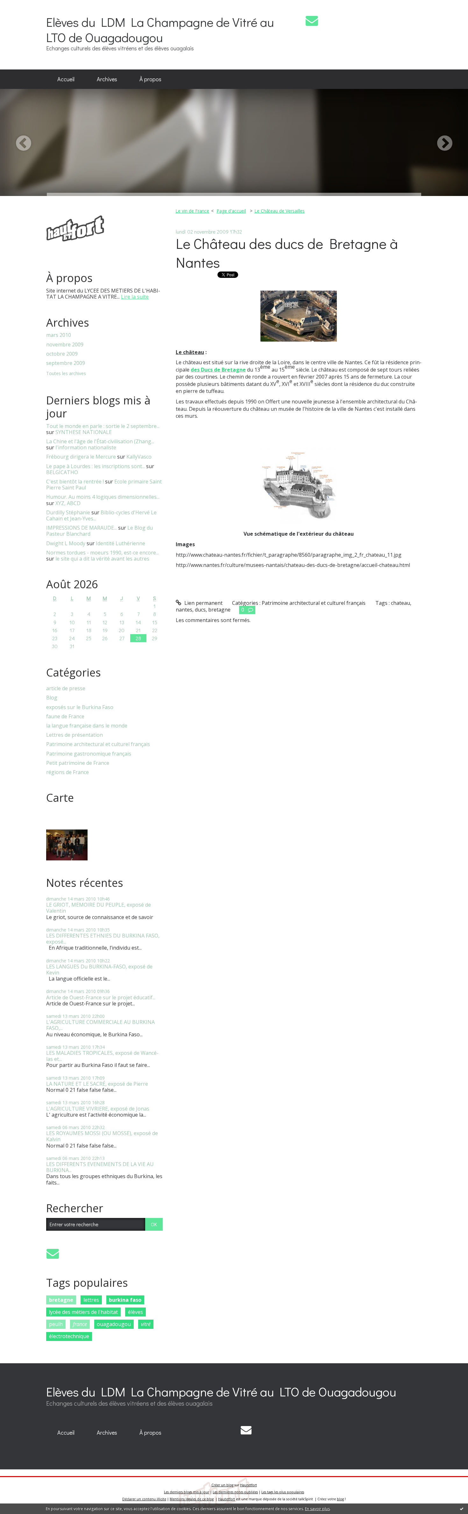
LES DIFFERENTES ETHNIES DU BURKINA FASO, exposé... (103, 938)
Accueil (65, 79)
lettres (91, 1299)
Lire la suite (135, 296)
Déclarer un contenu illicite (144, 1499)
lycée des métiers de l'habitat (83, 1311)
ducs (200, 609)
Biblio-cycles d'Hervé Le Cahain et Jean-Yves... (101, 515)
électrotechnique (69, 1336)
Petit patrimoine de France (77, 763)
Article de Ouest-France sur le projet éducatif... (100, 997)
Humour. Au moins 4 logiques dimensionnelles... (103, 496)
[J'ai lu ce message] (461, 1508)
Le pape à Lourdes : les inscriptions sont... (95, 466)
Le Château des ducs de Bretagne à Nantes (287, 253)
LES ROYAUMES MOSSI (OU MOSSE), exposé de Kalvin (102, 1136)
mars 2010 (58, 335)
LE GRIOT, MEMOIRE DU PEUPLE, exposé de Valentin (98, 907)
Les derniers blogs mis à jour (186, 1492)
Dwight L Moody (65, 543)
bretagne (61, 1299)
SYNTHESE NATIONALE (83, 432)
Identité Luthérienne (120, 543)
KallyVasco (139, 456)
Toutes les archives (66, 373)
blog (340, 1499)
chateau (400, 602)
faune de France (65, 717)
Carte (60, 797)
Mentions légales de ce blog (192, 1499)
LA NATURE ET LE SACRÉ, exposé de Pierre (97, 1083)
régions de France (67, 772)
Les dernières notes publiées (235, 1492)
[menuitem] (66, 79)
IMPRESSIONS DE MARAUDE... (81, 527)
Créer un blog (222, 1485)
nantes (184, 609)
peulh (56, 1324)
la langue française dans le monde (86, 726)
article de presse (65, 688)
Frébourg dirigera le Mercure (81, 456)
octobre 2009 (62, 354)
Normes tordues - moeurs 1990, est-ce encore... (102, 552)
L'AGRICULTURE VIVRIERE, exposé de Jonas (97, 1108)
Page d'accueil (231, 211)
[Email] (312, 20)
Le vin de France (192, 211)
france (80, 1324)
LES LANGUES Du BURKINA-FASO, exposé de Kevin (99, 969)
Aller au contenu (22, 5)
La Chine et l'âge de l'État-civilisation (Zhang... (100, 441)
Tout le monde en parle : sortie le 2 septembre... (103, 426)
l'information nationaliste (85, 447)
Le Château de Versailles (279, 211)
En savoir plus (317, 1508)
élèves (135, 1311)
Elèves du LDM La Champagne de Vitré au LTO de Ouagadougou (160, 29)
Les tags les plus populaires (282, 1492)
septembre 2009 (65, 363)
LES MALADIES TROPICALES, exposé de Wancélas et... (102, 1055)
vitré (146, 1324)
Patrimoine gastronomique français (88, 754)
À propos (150, 79)
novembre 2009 (64, 345)
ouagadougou (114, 1324)
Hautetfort (248, 1485)
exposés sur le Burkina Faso (79, 707)
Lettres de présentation (74, 735)
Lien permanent (203, 602)
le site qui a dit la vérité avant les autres (102, 558)
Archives (107, 79)
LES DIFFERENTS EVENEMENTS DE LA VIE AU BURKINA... (100, 1167)
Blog (51, 698)
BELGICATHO (62, 472)
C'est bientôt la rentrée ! (75, 481)
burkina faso (125, 1299)
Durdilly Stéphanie (68, 512)
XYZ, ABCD (68, 503)
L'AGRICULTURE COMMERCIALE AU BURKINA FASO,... (100, 1025)
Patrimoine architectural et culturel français (98, 744)
